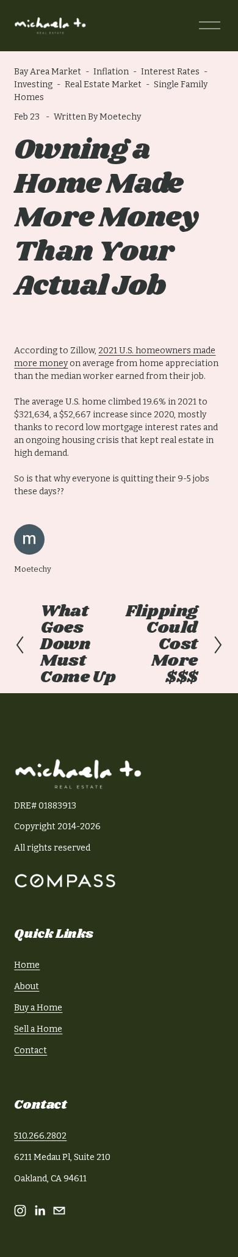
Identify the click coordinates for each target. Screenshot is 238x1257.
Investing (33, 84)
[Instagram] (20, 1211)
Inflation (111, 72)
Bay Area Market (47, 72)
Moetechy (120, 117)
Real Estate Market (103, 84)
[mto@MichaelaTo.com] (59, 1211)
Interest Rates (170, 72)
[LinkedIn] (40, 1211)
